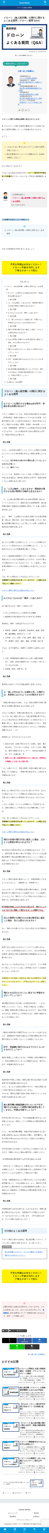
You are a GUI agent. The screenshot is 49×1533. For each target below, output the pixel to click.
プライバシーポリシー (24, 1520)
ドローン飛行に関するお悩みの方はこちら (18, 590)
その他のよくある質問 (14, 382)
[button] (32, 1346)
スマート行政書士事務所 (28, 78)
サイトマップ (13, 1513)
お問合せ (36, 1516)
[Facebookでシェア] (8, 948)
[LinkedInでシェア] (24, 955)
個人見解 (13, 299)
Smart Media (24, 3)
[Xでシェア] (8, 942)
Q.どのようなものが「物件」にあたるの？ (23, 313)
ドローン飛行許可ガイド (18, 1330)
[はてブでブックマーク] (19, 948)
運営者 (36, 1513)
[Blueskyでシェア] (30, 942)
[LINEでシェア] (41, 948)
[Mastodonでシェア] (19, 942)
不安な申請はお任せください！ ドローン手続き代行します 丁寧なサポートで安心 (26, 267)
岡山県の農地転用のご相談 (29, 94)
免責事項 (13, 1516)
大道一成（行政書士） (26, 71)
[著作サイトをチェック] (19, 110)
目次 (21, 282)
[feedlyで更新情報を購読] (25, 110)
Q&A (5, 1330)
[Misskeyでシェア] (41, 942)
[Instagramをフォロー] (22, 110)
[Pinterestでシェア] (13, 955)
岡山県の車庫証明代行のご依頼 (30, 98)
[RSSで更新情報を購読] (29, 110)
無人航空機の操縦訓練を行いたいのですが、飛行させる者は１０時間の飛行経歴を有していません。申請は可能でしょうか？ (25, 372)
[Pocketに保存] (30, 948)
